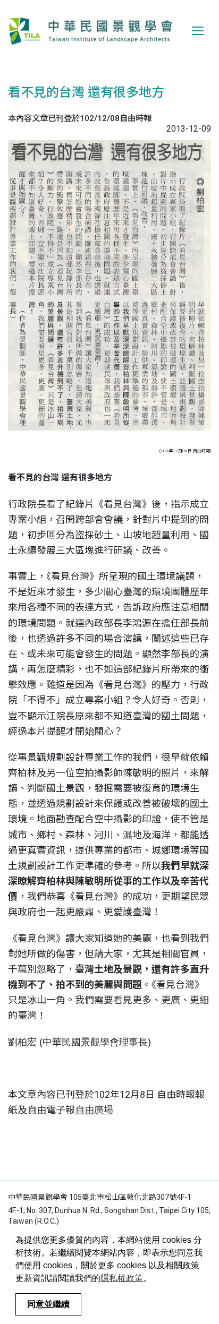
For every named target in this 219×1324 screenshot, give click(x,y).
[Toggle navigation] (197, 31)
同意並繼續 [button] (48, 1304)
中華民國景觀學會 (90, 31)
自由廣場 (94, 1109)
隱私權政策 (121, 1278)
